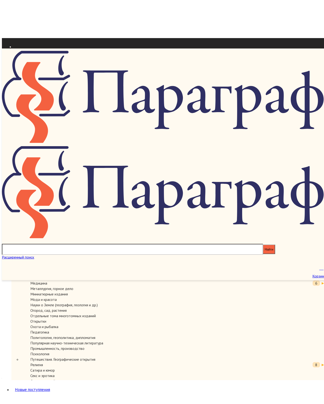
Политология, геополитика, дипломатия (62, 337)
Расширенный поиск (18, 257)
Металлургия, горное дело (51, 288)
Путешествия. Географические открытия (62, 359)
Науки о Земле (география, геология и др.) (64, 305)
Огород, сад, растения (48, 310)
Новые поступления (32, 389)
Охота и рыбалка (44, 326)
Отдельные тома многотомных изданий (63, 315)
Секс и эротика (42, 375)
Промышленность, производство (57, 348)
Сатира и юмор (42, 370)
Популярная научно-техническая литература (66, 343)
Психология (39, 353)
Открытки (38, 321)
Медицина (38, 283)
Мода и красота (43, 299)
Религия (36, 364)
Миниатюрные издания (49, 294)
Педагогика (39, 332)
